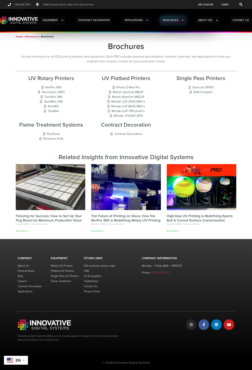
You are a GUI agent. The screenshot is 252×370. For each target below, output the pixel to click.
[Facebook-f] (203, 324)
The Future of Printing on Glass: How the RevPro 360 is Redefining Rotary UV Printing (125, 218)
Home (19, 36)
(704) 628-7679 (160, 273)
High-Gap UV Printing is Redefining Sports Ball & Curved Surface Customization (200, 218)
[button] (241, 5)
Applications (134, 20)
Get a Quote (205, 4)
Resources (170, 20)
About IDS (205, 20)
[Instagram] (191, 324)
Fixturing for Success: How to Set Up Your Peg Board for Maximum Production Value (49, 218)
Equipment (50, 20)
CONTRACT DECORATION (94, 20)
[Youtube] (229, 324)
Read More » (22, 231)
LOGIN (224, 4)
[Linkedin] (216, 324)
